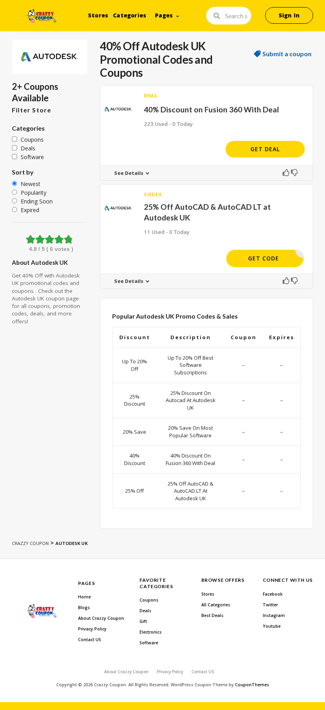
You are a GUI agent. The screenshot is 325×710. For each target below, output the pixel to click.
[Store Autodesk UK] (49, 57)
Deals (145, 610)
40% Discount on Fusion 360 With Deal (211, 109)
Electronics (151, 632)
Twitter (270, 604)
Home (84, 597)
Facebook (273, 594)
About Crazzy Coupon (101, 618)
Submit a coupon (287, 54)
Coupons (149, 600)
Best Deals (212, 615)
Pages (164, 15)
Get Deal (265, 149)
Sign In (289, 15)
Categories (129, 15)
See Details (128, 173)
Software (149, 642)
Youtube (272, 626)
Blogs (84, 607)
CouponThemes (252, 684)
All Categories (215, 604)
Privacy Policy (92, 629)
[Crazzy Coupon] (42, 16)
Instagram (274, 615)
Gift (143, 621)
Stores (98, 15)
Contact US (89, 639)
